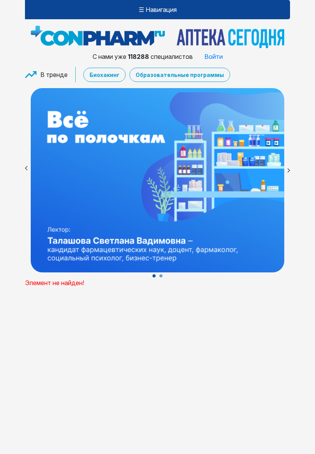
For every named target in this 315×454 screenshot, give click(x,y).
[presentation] (25, 169)
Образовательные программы (180, 75)
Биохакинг (104, 75)
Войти (213, 56)
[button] (154, 275)
